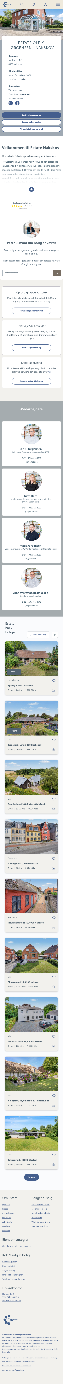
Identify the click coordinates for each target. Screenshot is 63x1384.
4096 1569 (36, 458)
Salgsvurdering (9, 1270)
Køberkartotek (8, 1266)
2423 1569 (36, 507)
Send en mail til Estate (11, 1300)
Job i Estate (7, 1222)
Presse (5, 1208)
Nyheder (6, 1204)
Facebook (6, 1226)
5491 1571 (26, 458)
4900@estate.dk (23, 94)
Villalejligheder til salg (41, 1222)
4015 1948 (36, 602)
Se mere (31, 1177)
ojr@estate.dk (32, 462)
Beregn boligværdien (31, 122)
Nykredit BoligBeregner (12, 1274)
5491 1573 (26, 554)
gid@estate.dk (31, 511)
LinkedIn (6, 1230)
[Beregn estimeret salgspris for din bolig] (57, 273)
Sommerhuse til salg (40, 1226)
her (49, 371)
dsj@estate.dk (31, 558)
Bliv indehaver (8, 1213)
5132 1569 (36, 554)
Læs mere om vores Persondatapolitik (16, 1366)
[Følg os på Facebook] (17, 103)
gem (54, 680)
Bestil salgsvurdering (31, 115)
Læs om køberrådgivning (31, 381)
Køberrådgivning (9, 1261)
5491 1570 (26, 507)
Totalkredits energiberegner (14, 1279)
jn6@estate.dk (31, 605)
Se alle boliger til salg (41, 1204)
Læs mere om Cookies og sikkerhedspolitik (18, 1361)
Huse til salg (37, 1217)
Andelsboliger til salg (41, 1213)
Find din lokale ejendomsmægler (16, 1246)
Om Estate (6, 1217)
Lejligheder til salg (39, 1208)
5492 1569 (17, 90)
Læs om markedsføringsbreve (13, 1370)
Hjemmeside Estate (6, 4)
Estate (10, 1319)
